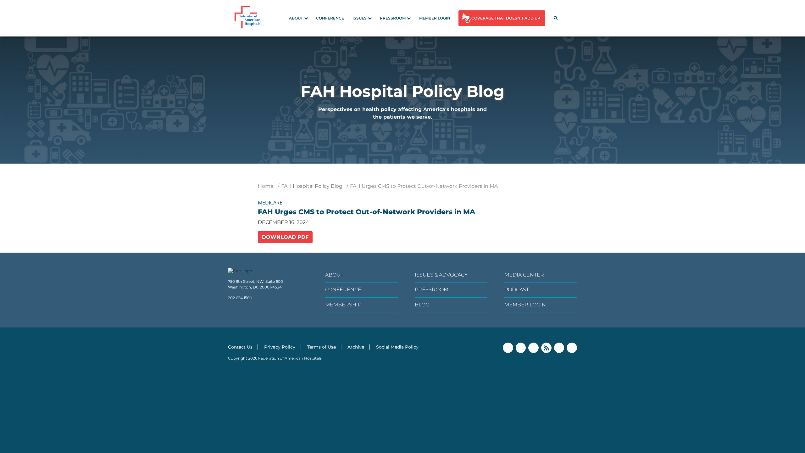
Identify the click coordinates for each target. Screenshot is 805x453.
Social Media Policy (397, 347)
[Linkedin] (533, 348)
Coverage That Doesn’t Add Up (505, 18)
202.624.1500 (240, 297)
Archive (355, 347)
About (296, 18)
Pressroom (393, 18)
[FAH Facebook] (508, 348)
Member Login (434, 18)
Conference (330, 18)
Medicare (270, 202)
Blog (422, 305)
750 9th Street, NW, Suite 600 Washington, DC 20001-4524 (255, 284)
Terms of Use (321, 347)
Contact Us (240, 347)
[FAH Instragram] (572, 348)
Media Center (524, 275)
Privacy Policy (279, 347)
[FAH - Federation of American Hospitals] (248, 18)
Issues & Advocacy (441, 275)
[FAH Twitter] (521, 348)
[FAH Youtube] (559, 348)
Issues (360, 18)
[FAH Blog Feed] (546, 348)
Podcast (516, 290)
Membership (343, 305)
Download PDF (285, 237)
